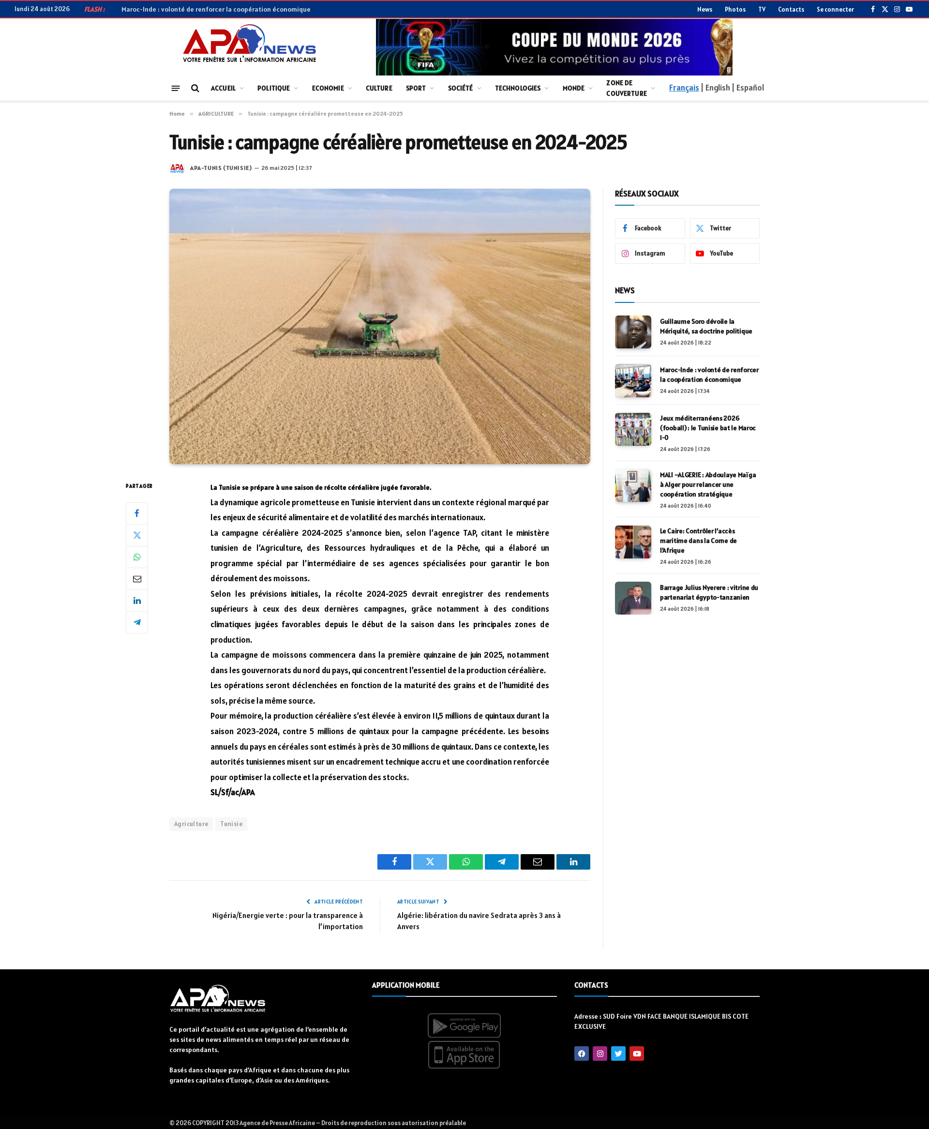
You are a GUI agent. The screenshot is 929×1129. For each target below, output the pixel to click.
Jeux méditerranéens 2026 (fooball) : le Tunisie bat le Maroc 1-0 (708, 428)
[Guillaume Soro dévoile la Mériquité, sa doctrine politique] (633, 332)
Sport (416, 88)
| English (715, 87)
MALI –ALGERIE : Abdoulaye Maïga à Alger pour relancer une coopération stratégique (708, 484)
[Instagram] (600, 1053)
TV (761, 9)
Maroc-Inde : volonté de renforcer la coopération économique (216, 9)
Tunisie (231, 824)
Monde (574, 88)
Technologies (518, 88)
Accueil (223, 88)
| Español (747, 87)
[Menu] (176, 88)
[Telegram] (137, 622)
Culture (379, 88)
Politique (273, 88)
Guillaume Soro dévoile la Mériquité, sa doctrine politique (706, 326)
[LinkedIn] (137, 600)
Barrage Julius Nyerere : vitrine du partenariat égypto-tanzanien (709, 592)
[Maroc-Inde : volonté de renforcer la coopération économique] (633, 380)
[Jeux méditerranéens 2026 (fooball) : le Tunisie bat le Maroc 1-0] (633, 429)
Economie (328, 88)
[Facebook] (137, 513)
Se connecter (835, 9)
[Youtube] (636, 1053)
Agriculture (191, 824)
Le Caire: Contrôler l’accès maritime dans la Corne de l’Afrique (698, 541)
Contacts (791, 9)
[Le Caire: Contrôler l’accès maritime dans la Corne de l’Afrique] (633, 542)
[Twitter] (137, 535)
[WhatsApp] (137, 556)
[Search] (194, 88)
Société (460, 88)
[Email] (137, 578)
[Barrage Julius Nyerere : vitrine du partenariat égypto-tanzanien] (633, 598)
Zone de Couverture (626, 88)
